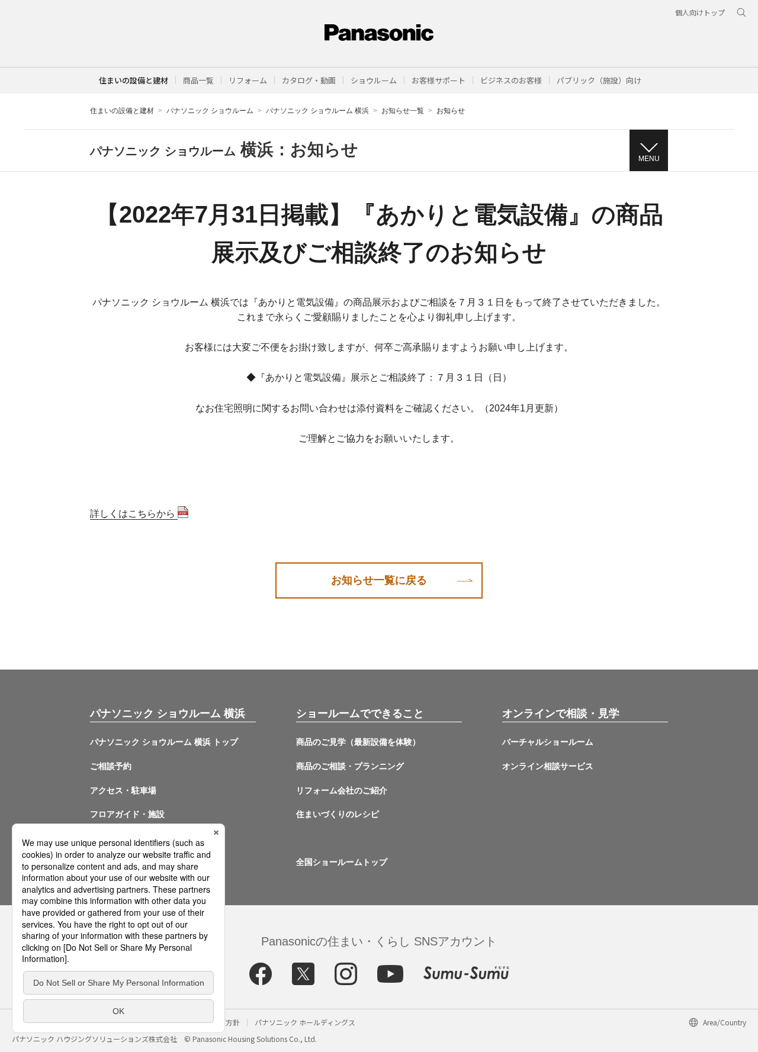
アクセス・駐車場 (123, 790)
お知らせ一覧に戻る (379, 580)
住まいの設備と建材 (133, 80)
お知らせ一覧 (402, 111)
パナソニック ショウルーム (209, 111)
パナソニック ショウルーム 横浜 (317, 111)
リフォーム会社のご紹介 (341, 790)
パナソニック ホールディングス (305, 1022)
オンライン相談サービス (547, 766)
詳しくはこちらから (134, 514)
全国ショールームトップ (341, 862)
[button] (198, 80)
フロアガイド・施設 (127, 814)
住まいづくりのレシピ (337, 814)
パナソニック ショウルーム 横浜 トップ (164, 742)
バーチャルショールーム (547, 742)
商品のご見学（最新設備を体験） (358, 742)
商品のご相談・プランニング (350, 766)
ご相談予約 (110, 766)
